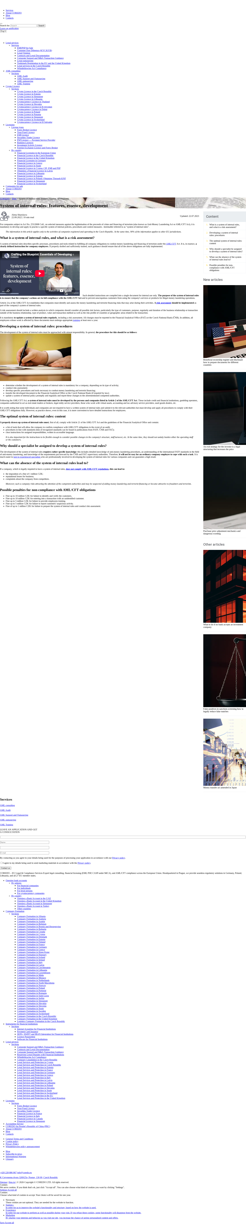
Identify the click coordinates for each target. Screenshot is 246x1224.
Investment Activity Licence (29, 145)
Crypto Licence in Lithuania (29, 99)
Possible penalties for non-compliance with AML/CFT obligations (222, 267)
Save (2, 1222)
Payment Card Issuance (27, 1031)
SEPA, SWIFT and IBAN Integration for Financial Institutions (45, 1034)
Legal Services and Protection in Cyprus (35, 1062)
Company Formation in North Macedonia (35, 983)
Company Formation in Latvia (30, 965)
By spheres (16, 883)
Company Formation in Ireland (31, 960)
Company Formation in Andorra (31, 919)
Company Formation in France (31, 944)
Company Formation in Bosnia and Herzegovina (39, 926)
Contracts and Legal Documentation (33, 55)
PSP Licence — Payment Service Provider (36, 140)
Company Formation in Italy (30, 962)
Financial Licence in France (29, 1113)
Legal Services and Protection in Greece (35, 1075)
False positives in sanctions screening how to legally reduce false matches (223, 710)
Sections (15, 73)
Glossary (10, 1159)
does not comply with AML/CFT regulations (87, 469)
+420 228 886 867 (8, 1172)
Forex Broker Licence (27, 130)
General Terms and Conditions (19, 1139)
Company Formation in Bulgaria (31, 929)
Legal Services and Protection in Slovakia (36, 1088)
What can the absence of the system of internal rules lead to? (225, 258)
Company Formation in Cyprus (31, 934)
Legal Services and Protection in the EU (35, 1095)
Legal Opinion (23, 53)
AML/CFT (171, 244)
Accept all (12, 1190)
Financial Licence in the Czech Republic (35, 155)
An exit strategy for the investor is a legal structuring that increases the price (221, 447)
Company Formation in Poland (31, 988)
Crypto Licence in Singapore (30, 96)
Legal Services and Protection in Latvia (34, 1080)
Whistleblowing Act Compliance (31, 68)
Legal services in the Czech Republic (33, 66)
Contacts (10, 18)
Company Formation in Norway (31, 985)
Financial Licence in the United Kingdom (35, 158)
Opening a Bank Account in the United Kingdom (39, 901)
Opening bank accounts (16, 880)
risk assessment (163, 303)
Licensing (10, 124)
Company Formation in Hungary (32, 955)
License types (17, 127)
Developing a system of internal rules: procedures (223, 233)
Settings (4, 1190)
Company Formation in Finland (31, 942)
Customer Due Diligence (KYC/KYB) (34, 50)
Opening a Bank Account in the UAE (34, 898)
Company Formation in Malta (30, 975)
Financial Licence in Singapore (31, 181)
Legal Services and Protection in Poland (35, 1085)
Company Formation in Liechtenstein (34, 967)
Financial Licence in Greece (29, 163)
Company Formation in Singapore (32, 1001)
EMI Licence (23, 135)
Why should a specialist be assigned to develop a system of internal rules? (226, 250)
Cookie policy (12, 1141)
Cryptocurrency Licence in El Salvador (34, 122)
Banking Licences (25, 142)
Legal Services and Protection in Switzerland (37, 1093)
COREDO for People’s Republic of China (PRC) (28, 1126)
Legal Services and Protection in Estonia (35, 1067)
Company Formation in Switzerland (33, 1013)
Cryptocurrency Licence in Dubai (32, 109)
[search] (1, 23)
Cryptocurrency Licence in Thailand (33, 101)
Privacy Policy (12, 1144)
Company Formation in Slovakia (31, 1003)
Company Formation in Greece (31, 949)
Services (9, 10)
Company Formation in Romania (32, 993)
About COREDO (14, 13)
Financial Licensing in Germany (31, 160)
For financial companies (28, 885)
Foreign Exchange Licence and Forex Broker (37, 148)
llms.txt (12, 1182)
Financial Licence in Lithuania (30, 173)
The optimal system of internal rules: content (225, 242)
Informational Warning (16, 1156)
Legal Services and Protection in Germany (36, 1072)
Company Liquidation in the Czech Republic (37, 1060)
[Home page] (11, 5)
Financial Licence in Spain (29, 165)
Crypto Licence (13, 86)
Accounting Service (14, 1124)
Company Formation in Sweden (31, 1011)
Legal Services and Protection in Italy (34, 1077)
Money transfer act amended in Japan (220, 787)
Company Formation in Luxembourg (33, 972)
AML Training (23, 84)
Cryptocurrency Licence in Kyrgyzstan (34, 107)
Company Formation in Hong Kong (33, 952)
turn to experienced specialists (27, 457)
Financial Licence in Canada (30, 1118)
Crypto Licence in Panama (29, 114)
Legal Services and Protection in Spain (34, 1090)
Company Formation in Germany (32, 947)
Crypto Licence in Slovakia (29, 104)
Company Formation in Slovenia (31, 1006)
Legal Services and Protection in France (35, 1070)
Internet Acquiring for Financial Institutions (36, 1029)
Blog (8, 15)
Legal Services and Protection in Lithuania (36, 1083)
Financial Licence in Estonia (30, 176)
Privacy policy (118, 858)
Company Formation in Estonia (31, 939)
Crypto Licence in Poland (28, 112)
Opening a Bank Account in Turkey (33, 906)
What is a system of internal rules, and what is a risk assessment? (224, 225)
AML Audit (22, 76)
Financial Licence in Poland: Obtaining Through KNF (41, 178)
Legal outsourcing (25, 60)
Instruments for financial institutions (22, 1024)
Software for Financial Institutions (32, 1039)
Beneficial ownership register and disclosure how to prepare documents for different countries (223, 362)
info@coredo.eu (24, 1172)
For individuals (24, 888)
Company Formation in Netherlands (33, 980)
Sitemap (3, 1182)
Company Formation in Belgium (31, 924)
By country (16, 150)
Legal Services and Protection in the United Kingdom (41, 1098)
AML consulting (13, 71)
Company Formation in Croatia (31, 931)
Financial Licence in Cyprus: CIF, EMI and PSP (39, 168)
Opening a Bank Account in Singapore (34, 903)
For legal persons (24, 891)
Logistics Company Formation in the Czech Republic (41, 1021)
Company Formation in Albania (31, 916)
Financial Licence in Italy (28, 1116)
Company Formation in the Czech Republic (36, 1016)
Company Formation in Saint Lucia (33, 996)
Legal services (12, 43)
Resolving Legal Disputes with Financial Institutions (40, 1054)
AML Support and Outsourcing (31, 78)
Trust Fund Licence (26, 132)
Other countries (24, 908)
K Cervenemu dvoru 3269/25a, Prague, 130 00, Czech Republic (29, 1177)
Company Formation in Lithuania (32, 970)
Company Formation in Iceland (31, 957)
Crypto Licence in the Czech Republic (34, 91)
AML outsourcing (25, 81)
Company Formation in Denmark (32, 937)
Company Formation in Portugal (31, 990)
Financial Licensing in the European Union (36, 153)
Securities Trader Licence (28, 137)
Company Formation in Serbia (30, 998)
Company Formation (15, 911)
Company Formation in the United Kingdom (37, 1019)
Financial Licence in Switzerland (32, 183)
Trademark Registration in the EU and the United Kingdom (43, 63)
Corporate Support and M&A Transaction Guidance (40, 58)
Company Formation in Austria (31, 921)
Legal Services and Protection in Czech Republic (39, 1065)
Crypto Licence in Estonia (29, 94)
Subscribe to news (14, 1154)
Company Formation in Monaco (31, 978)
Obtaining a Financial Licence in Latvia (35, 171)
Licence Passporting (26, 1036)
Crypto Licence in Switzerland (31, 119)
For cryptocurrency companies (30, 893)
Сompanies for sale (14, 186)
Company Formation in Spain (30, 1008)
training (76, 320)
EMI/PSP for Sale (25, 48)
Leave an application (9, 28)
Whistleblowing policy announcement (23, 1146)
